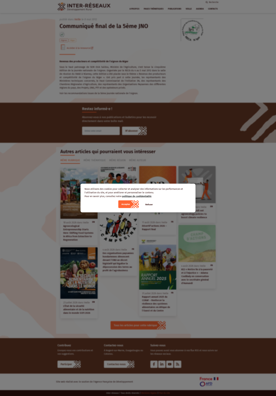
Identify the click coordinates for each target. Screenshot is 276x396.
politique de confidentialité (136, 196)
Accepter (125, 204)
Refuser (149, 204)
